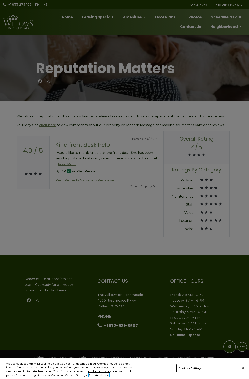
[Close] (242, 368)
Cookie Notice (99, 374)
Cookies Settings (190, 368)
